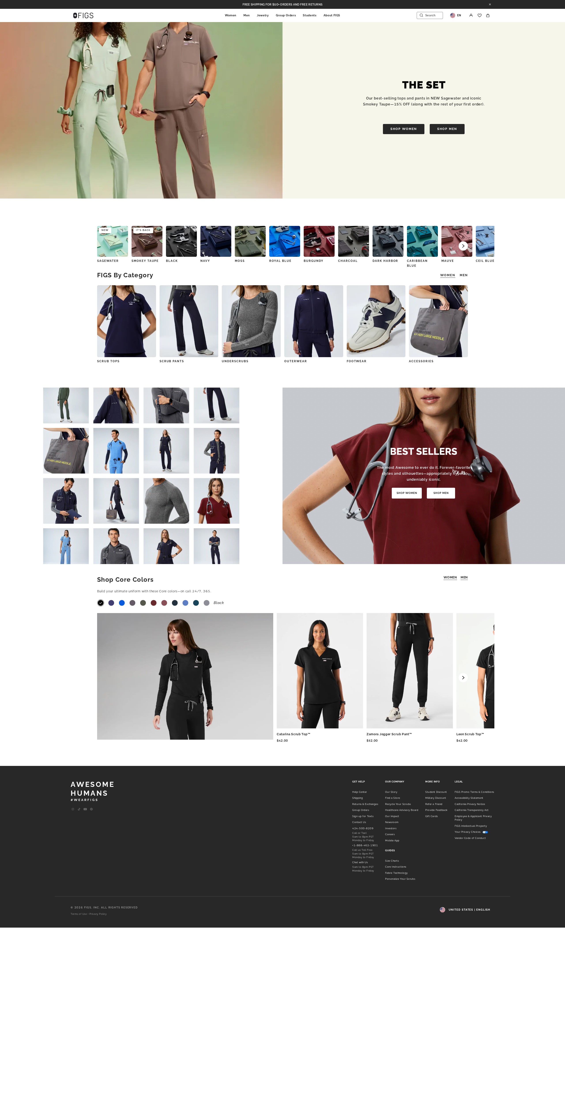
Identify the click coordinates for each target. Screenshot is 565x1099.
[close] (490, 4)
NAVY (205, 261)
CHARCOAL (348, 261)
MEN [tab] (464, 275)
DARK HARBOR (385, 261)
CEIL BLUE (485, 261)
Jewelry (263, 15)
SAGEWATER (108, 261)
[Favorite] (480, 15)
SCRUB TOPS (108, 361)
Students (309, 15)
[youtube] (85, 809)
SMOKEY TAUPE (145, 261)
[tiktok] (79, 809)
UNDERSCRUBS (235, 361)
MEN (464, 577)
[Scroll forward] (463, 246)
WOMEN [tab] (447, 275)
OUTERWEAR (295, 361)
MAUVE (447, 261)
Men (246, 15)
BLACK (172, 261)
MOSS (240, 261)
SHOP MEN (447, 129)
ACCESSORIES (421, 361)
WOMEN (450, 577)
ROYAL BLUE (280, 261)
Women (230, 15)
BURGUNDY (314, 261)
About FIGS (332, 15)
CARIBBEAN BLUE (417, 263)
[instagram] (73, 809)
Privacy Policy (98, 914)
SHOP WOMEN (403, 129)
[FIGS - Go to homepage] (83, 15)
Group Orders (286, 15)
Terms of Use (79, 914)
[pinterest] (91, 809)
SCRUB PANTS (172, 361)
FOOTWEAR (357, 361)
